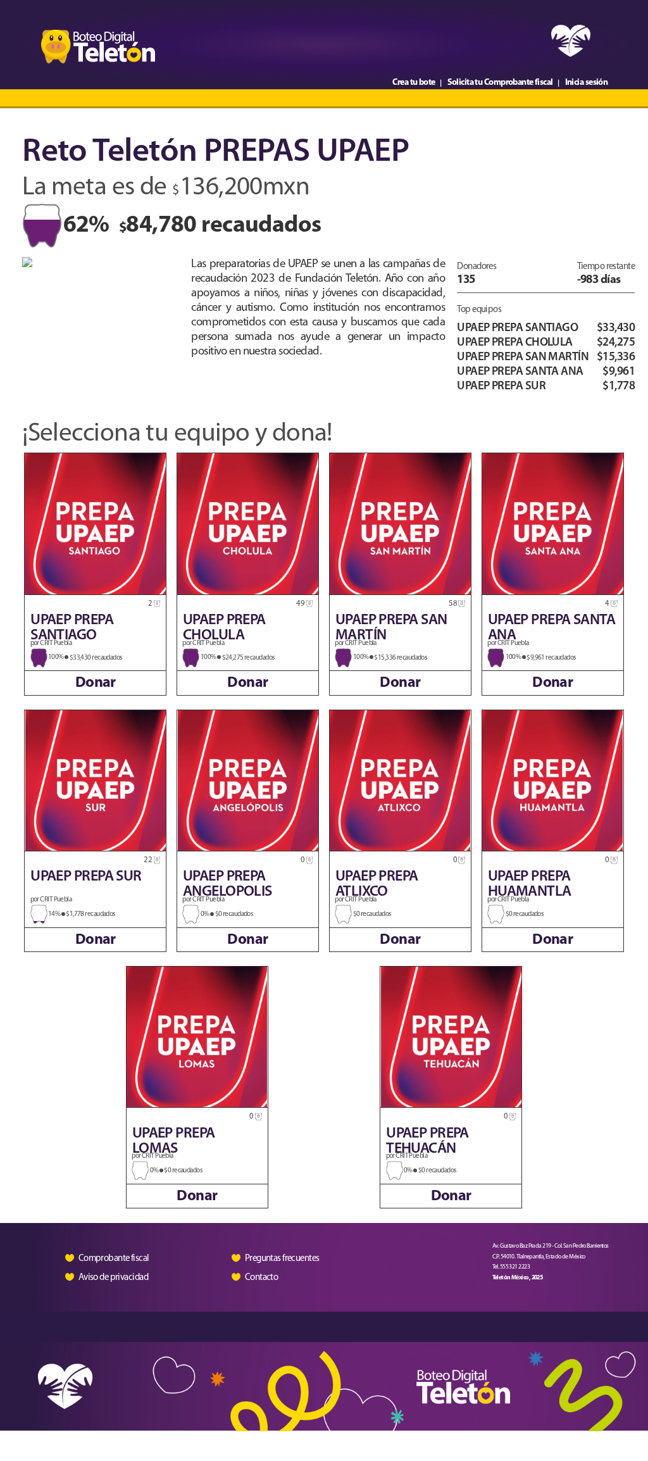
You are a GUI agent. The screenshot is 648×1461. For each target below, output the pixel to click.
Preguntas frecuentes (282, 1258)
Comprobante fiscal (113, 1258)
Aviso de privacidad (113, 1277)
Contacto (261, 1277)
